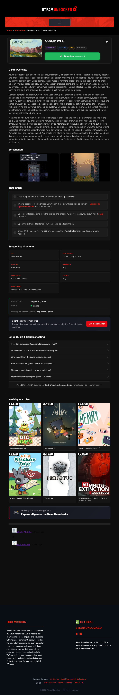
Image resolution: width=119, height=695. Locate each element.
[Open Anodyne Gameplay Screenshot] (85, 167)
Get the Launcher (97, 324)
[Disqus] (59, 563)
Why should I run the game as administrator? (31, 357)
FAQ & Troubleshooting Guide (58, 385)
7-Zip (100, 214)
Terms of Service (65, 682)
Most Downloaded (68, 679)
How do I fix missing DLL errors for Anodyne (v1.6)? (34, 344)
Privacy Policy (50, 682)
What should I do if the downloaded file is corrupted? (34, 350)
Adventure (20, 30)
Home (9, 30)
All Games (54, 679)
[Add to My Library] (107, 42)
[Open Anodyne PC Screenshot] (34, 167)
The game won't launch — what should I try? (31, 370)
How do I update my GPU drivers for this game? (32, 363)
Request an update (45, 312)
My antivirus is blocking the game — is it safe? (31, 376)
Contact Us (78, 682)
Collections (81, 679)
